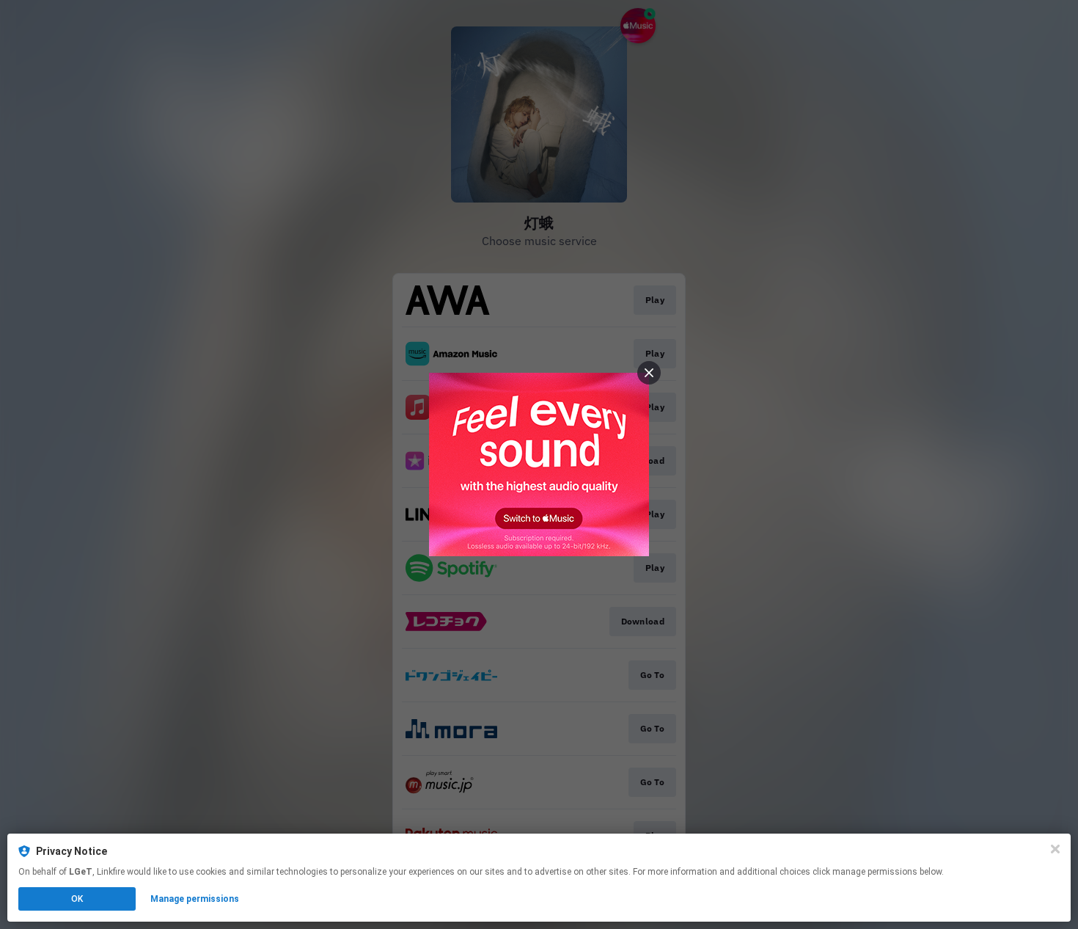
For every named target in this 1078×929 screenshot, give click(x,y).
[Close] (1055, 849)
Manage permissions (194, 899)
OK (77, 899)
